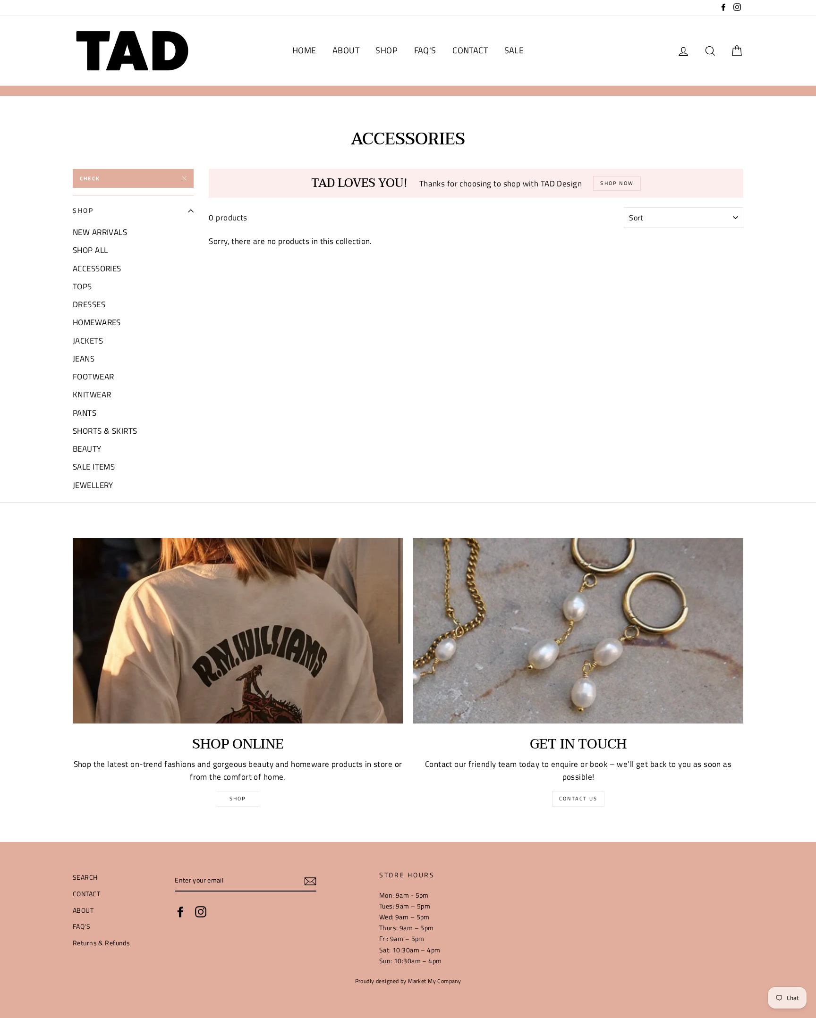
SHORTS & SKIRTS (105, 431)
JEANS (83, 359)
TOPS (82, 286)
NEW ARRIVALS (100, 232)
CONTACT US (578, 798)
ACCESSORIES (97, 268)
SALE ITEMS (94, 467)
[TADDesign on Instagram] (200, 911)
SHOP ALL (90, 250)
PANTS (84, 413)
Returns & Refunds (101, 943)
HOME (304, 50)
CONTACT (470, 50)
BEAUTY (87, 449)
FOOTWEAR (93, 376)
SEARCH (85, 877)
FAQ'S (425, 50)
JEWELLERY (93, 485)
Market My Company (434, 981)
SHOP (386, 50)
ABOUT (345, 50)
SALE (514, 50)
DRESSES (89, 304)
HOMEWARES (97, 322)
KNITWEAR (92, 394)
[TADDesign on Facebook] (180, 911)
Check (90, 178)
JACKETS (88, 341)
